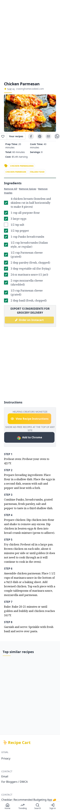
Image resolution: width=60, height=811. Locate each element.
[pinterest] (40, 136)
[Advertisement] (30, 41)
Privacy (5, 758)
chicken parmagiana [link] (22, 165)
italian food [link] (37, 171)
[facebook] (31, 136)
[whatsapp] (57, 136)
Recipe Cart (19, 742)
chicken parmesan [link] (16, 171)
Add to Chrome (32, 437)
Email (4, 776)
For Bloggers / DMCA (14, 782)
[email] (48, 136)
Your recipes (16, 136)
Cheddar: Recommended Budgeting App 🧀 (28, 800)
